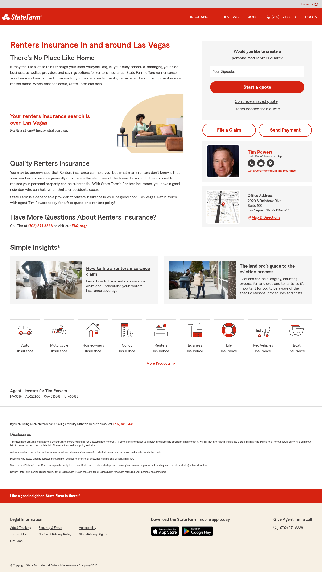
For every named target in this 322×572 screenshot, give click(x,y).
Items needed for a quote (257, 109)
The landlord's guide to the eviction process (267, 269)
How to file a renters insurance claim (118, 271)
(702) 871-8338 (284, 17)
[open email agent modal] (261, 163)
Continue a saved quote (256, 101)
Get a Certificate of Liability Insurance (272, 170)
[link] (22, 17)
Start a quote (257, 87)
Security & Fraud (50, 528)
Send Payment (285, 130)
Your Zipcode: (224, 72)
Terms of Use (19, 534)
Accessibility (87, 528)
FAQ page (79, 226)
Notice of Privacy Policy (55, 534)
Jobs (252, 17)
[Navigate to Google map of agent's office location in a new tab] (270, 163)
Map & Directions (266, 217)
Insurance (200, 17)
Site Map (16, 541)
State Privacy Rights (93, 534)
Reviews (231, 17)
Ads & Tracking (20, 528)
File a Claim (229, 130)
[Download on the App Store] (165, 531)
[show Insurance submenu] (212, 17)
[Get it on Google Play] (197, 531)
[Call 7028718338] (251, 163)
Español (307, 4)
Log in (311, 17)
